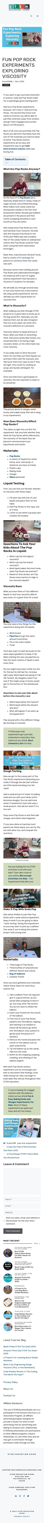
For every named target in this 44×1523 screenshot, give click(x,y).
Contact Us (9, 1395)
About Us (8, 1389)
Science (6, 85)
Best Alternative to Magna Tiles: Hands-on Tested (23, 1328)
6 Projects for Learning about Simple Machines (22, 1291)
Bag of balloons (17, 974)
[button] (31, 16)
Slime (12, 477)
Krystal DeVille (7, 81)
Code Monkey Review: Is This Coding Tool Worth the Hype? (23, 1316)
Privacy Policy (10, 1382)
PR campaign (24, 258)
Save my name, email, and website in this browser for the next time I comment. (23, 1221)
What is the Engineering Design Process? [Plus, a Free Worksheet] (23, 1304)
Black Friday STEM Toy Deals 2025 (24, 1268)
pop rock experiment (27, 1143)
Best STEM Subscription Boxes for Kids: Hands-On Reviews (23, 1254)
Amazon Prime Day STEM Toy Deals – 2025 (22, 1279)
